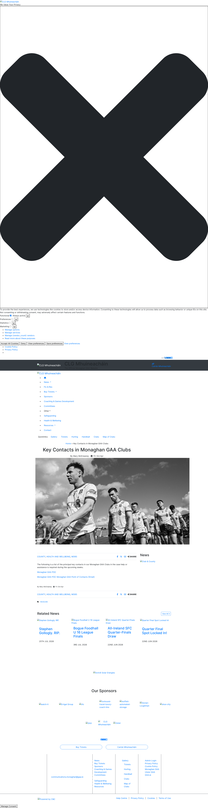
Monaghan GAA (152, 769)
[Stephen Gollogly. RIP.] (48, 620)
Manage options (12, 329)
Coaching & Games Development (59, 401)
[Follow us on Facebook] (167, 358)
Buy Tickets (81, 747)
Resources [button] (49, 425)
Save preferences (54, 343)
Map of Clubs (109, 437)
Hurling (75, 437)
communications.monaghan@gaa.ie (67, 777)
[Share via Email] (125, 556)
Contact (47, 430)
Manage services (12, 332)
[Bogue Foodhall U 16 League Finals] (87, 621)
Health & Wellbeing (52, 420)
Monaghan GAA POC (46, 572)
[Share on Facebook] (117, 556)
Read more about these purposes (20, 338)
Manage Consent (8, 806)
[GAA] (89, 723)
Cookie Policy (11, 347)
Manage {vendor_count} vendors (19, 335)
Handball (86, 437)
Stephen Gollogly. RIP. (49, 631)
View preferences (36, 343)
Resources (99, 786)
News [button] (47, 382)
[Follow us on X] (168, 358)
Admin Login (150, 760)
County (41, 556)
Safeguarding (50, 415)
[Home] (106, 378)
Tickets (64, 437)
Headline (44, 602)
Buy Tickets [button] (49, 391)
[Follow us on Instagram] (170, 358)
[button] (104, 157)
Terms (165, 798)
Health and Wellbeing (58, 556)
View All (165, 614)
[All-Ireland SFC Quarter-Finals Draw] (121, 621)
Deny (23, 343)
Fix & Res (48, 387)
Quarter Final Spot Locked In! (154, 631)
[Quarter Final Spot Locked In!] (154, 620)
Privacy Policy (11, 349)
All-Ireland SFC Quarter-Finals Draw (120, 632)
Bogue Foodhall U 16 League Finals (85, 632)
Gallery (54, 437)
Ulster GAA (150, 772)
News (74, 556)
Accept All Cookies (9, 343)
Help (121, 798)
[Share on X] (121, 556)
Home (68, 443)
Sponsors (48, 396)
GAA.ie (148, 775)
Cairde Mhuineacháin (161, 366)
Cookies (151, 798)
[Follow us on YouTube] (172, 358)
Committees (49, 406)
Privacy (137, 798)
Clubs (96, 437)
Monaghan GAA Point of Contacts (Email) (76, 577)
